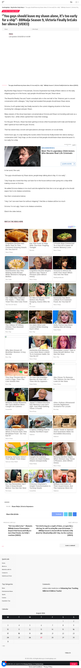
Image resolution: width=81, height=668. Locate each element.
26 (30, 637)
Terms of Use (39, 664)
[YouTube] (78, 653)
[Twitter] (76, 653)
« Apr (3, 646)
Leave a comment (70, 545)
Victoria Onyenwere (27, 506)
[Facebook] (73, 653)
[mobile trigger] (3, 2)
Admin (11, 34)
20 (41, 633)
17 (8, 633)
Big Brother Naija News (10, 11)
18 (19, 633)
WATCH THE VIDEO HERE (13, 222)
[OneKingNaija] (11, 2)
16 (73, 629)
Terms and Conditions (35, 667)
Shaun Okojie (16, 506)
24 (8, 637)
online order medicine (50, 588)
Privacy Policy (28, 664)
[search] (68, 2)
